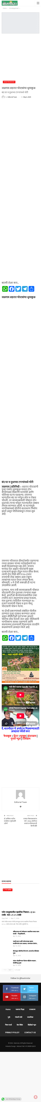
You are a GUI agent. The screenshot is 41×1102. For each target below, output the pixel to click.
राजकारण (32, 1009)
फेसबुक (7, 736)
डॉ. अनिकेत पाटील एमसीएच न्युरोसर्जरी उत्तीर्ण (10, 821)
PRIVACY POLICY (12, 1032)
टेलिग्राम (26, 738)
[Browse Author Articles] (20, 794)
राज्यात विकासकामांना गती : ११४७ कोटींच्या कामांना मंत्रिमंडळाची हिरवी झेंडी (30, 822)
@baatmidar (24, 978)
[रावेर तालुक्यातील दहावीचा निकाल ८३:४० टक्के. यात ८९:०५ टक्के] (20, 898)
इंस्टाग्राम (32, 736)
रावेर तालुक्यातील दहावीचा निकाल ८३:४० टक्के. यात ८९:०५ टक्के (18, 913)
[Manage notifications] (35, 1097)
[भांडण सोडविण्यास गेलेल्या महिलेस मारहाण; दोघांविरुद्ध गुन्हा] (7, 963)
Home (8, 1009)
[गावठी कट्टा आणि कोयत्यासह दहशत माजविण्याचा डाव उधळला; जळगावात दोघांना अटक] (7, 944)
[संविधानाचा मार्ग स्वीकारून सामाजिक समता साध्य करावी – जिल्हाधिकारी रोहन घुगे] (7, 934)
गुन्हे (9, 1017)
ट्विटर (16, 736)
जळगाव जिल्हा (20, 1009)
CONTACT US (30, 1032)
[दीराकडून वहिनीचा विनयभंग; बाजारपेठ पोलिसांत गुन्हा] (7, 953)
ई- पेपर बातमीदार (8, 889)
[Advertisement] (20, 56)
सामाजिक (30, 1017)
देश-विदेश (20, 1025)
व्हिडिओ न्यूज (32, 1025)
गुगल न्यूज (16, 738)
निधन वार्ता (8, 1025)
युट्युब (23, 736)
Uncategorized (9, 82)
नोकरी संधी (18, 1017)
